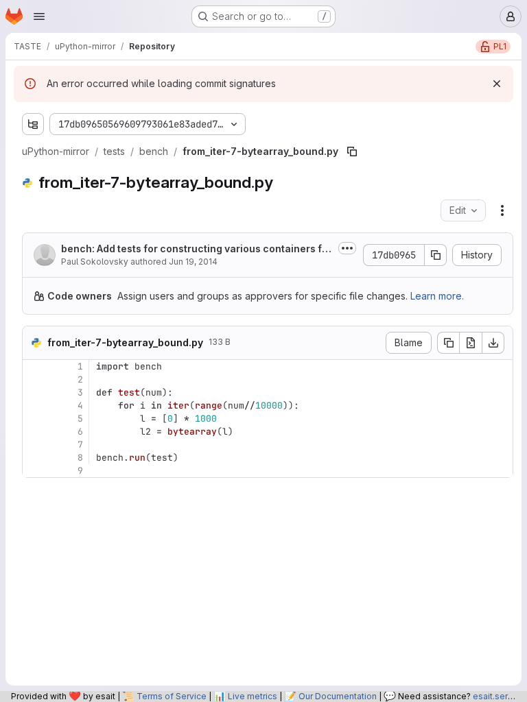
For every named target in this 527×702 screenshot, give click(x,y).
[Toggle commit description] (347, 248)
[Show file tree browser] (33, 124)
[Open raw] (471, 343)
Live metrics (252, 696)
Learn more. (437, 296)
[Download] (493, 343)
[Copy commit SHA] (436, 255)
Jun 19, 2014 (193, 261)
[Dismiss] (497, 83)
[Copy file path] (352, 151)
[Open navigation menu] (39, 16)
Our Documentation (337, 696)
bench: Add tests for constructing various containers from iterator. (196, 249)
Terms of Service (172, 696)
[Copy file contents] (448, 343)
